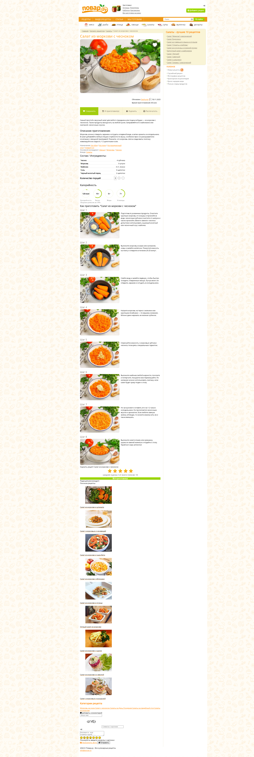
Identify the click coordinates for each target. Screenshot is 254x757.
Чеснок (119, 150)
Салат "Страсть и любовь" (177, 45)
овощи (135, 24)
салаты (150, 24)
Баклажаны (135, 10)
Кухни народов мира (176, 81)
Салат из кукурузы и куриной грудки (182, 48)
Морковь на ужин (87, 708)
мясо (91, 24)
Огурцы (126, 7)
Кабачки (126, 10)
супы (165, 24)
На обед (94, 145)
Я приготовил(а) (111, 111)
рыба (105, 24)
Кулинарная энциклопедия (178, 78)
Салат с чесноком (102, 708)
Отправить (104, 743)
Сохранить (90, 111)
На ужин (102, 145)
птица (120, 24)
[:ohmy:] (90, 737)
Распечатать (151, 111)
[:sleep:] (93, 737)
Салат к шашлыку (174, 59)
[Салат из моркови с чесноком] (120, 66)
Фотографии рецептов (176, 76)
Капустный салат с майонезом (179, 51)
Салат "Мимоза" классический (179, 36)
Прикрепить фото (89, 742)
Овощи (102, 150)
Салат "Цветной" (173, 57)
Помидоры (134, 7)
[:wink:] (81, 737)
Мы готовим (135, 19)
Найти (200, 19)
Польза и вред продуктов (177, 84)
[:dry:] (96, 737)
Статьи (119, 19)
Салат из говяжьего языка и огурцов (182, 42)
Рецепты (86, 19)
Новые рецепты (174, 70)
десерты (198, 24)
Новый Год (89, 147)
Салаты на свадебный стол (143, 708)
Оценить (132, 111)
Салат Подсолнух (174, 39)
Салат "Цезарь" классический (179, 62)
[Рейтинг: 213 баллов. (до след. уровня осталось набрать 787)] (150, 99)
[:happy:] (99, 737)
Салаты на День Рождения (121, 708)
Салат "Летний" (173, 54)
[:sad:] (87, 737)
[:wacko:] (84, 737)
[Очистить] (192, 19)
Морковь (110, 150)
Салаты (89, 152)
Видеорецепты (103, 19)
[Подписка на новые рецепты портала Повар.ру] (181, 70)
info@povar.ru (85, 750)
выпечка (180, 24)
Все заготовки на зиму (132, 13)
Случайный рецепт (175, 73)
